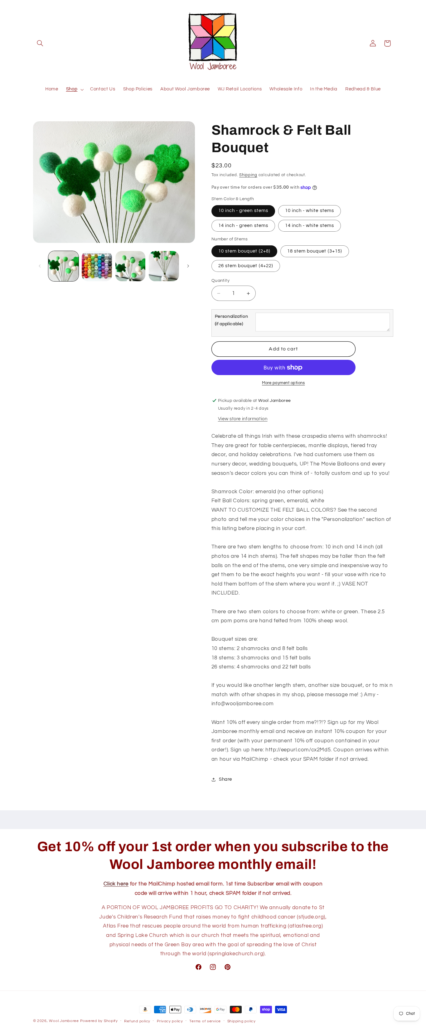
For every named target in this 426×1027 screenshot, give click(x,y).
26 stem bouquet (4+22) (245, 265)
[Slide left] (40, 266)
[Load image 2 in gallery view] (97, 266)
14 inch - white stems (309, 225)
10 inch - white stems (309, 211)
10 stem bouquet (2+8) (244, 251)
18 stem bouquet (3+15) (314, 251)
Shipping (248, 175)
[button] (40, 43)
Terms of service (205, 1021)
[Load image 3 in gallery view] (130, 266)
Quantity (220, 280)
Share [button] (225, 779)
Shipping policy (241, 1021)
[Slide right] (188, 266)
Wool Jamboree (64, 1021)
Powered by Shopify (99, 1021)
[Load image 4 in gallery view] (164, 266)
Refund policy (137, 1021)
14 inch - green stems (243, 225)
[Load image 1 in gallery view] (63, 266)
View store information (243, 419)
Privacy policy (170, 1021)
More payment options (283, 383)
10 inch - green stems (243, 211)
